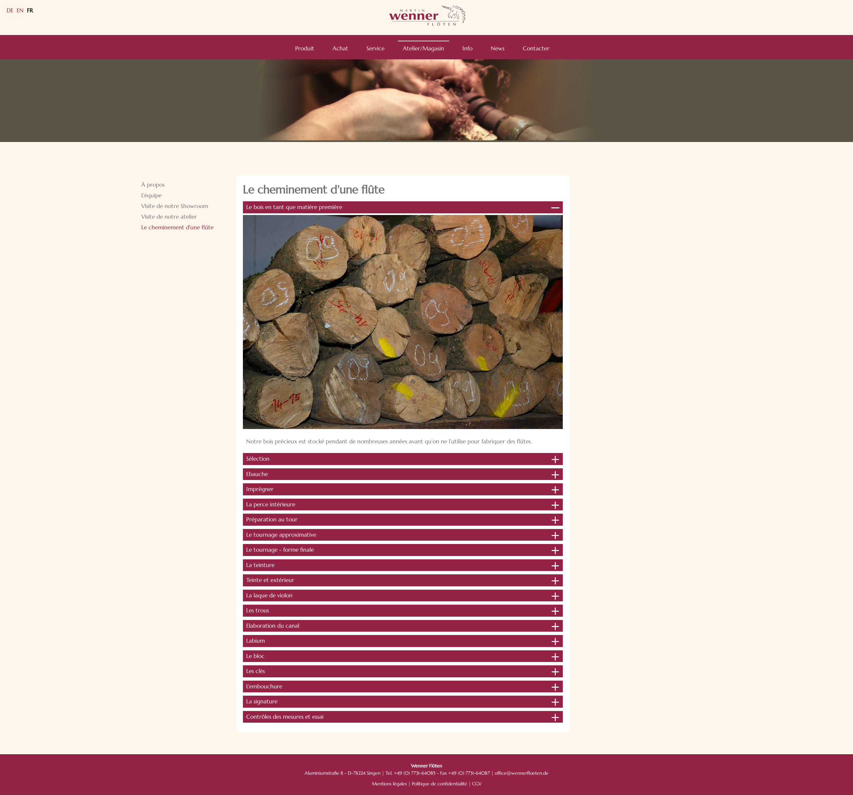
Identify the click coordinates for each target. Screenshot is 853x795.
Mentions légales (389, 784)
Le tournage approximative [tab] (281, 534)
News (497, 48)
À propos (153, 184)
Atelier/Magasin (423, 48)
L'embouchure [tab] (264, 686)
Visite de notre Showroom (174, 206)
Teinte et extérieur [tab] (270, 580)
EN (20, 10)
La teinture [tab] (260, 565)
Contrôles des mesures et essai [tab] (285, 716)
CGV (476, 784)
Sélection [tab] (258, 458)
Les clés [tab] (255, 671)
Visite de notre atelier (169, 216)
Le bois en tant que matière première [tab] (294, 207)
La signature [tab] (262, 701)
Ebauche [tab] (257, 474)
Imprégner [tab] (260, 489)
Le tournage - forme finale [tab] (280, 549)
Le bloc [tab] (255, 656)
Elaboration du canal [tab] (272, 625)
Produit (304, 48)
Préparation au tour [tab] (272, 519)
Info (467, 48)
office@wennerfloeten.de (521, 773)
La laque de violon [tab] (269, 595)
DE (10, 10)
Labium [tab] (255, 640)
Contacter (536, 48)
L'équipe (151, 195)
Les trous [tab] (257, 610)
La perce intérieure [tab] (270, 504)
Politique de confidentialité (439, 784)
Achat (340, 48)
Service (376, 48)
